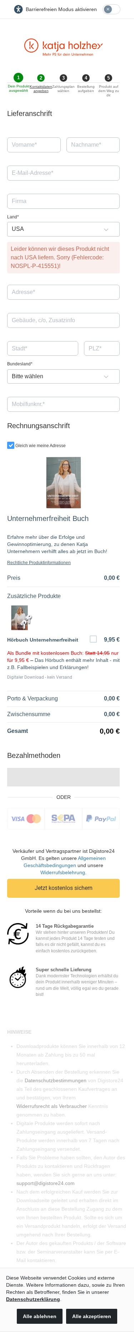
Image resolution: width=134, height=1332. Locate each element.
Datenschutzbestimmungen (55, 1080)
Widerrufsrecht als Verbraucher (51, 1106)
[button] (106, 229)
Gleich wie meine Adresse (40, 445)
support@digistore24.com (45, 1183)
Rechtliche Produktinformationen (39, 562)
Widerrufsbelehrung (62, 872)
